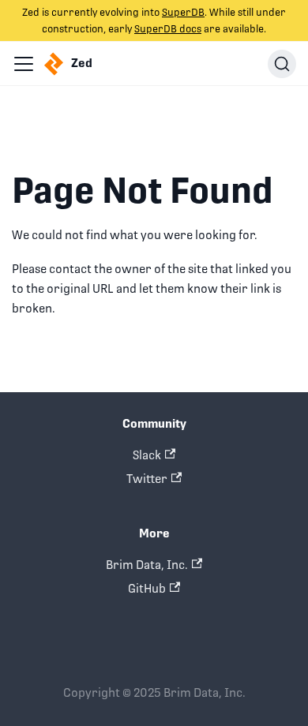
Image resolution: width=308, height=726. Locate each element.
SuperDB (183, 12)
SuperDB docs (167, 29)
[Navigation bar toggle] (24, 64)
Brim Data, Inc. (147, 564)
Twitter (146, 478)
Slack (147, 455)
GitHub (147, 588)
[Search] (282, 64)
